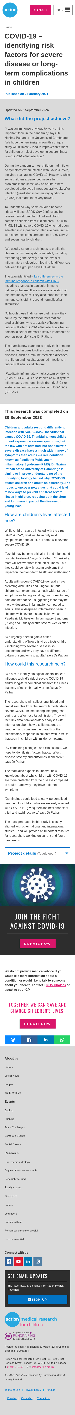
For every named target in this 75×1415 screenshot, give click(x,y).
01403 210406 (15, 1367)
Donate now (37, 943)
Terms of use (12, 1389)
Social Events (13, 1144)
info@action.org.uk (43, 1367)
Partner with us (13, 1222)
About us (11, 1058)
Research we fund (15, 1179)
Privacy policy (33, 1389)
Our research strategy (17, 1162)
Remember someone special (21, 1230)
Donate (40, 10)
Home (8, 27)
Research (12, 1153)
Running (9, 1118)
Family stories (13, 1187)
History (9, 1067)
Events (10, 1101)
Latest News (12, 1075)
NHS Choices (56, 985)
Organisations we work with (21, 1170)
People (9, 1084)
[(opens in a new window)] (29, 1039)
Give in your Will (14, 1239)
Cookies (12, 1398)
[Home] (31, 1319)
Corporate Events (15, 1135)
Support (11, 1196)
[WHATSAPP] (62, 1039)
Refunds (50, 1389)
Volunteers (11, 1213)
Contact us (43, 1398)
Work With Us (13, 1092)
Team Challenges (15, 1127)
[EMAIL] (13, 1039)
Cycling (9, 1110)
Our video (26, 1398)
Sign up (39, 1299)
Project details (32, 853)
